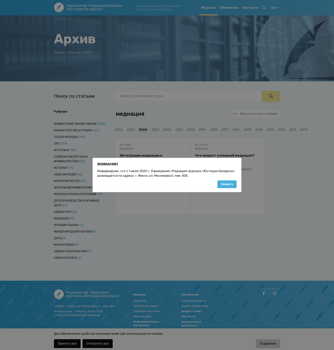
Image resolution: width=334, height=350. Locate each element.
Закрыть (227, 184)
